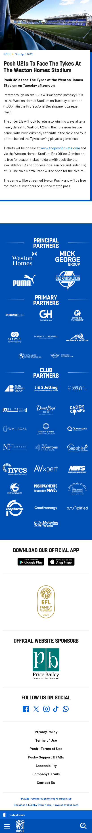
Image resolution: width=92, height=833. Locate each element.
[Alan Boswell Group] (15, 388)
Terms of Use (46, 740)
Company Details (46, 774)
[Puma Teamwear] (24, 280)
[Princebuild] (15, 315)
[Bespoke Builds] (77, 337)
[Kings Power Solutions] (68, 280)
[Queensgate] (77, 429)
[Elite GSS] (15, 410)
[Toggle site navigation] (7, 826)
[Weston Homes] (24, 258)
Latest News (17, 814)
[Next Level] (46, 337)
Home (4, 814)
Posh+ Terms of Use (46, 748)
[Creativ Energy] (46, 508)
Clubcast (72, 804)
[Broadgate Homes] (77, 488)
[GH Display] (46, 315)
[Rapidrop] (15, 508)
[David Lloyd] (46, 410)
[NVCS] (15, 469)
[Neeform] (15, 448)
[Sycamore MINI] (62, 356)
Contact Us (46, 782)
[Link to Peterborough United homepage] (22, 826)
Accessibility (46, 765)
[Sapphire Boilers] (77, 447)
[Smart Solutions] (15, 337)
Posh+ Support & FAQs (46, 757)
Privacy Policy (46, 731)
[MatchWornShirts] (77, 469)
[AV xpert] (46, 469)
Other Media (45, 804)
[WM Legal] (15, 429)
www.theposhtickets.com (60, 148)
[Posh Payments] (46, 488)
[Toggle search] (83, 826)
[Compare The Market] (77, 315)
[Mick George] (68, 258)
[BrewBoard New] (15, 488)
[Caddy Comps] (77, 410)
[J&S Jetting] (46, 388)
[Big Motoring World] (46, 524)
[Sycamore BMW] (30, 356)
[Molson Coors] (77, 388)
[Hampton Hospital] (46, 447)
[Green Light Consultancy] (46, 429)
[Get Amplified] (77, 508)
